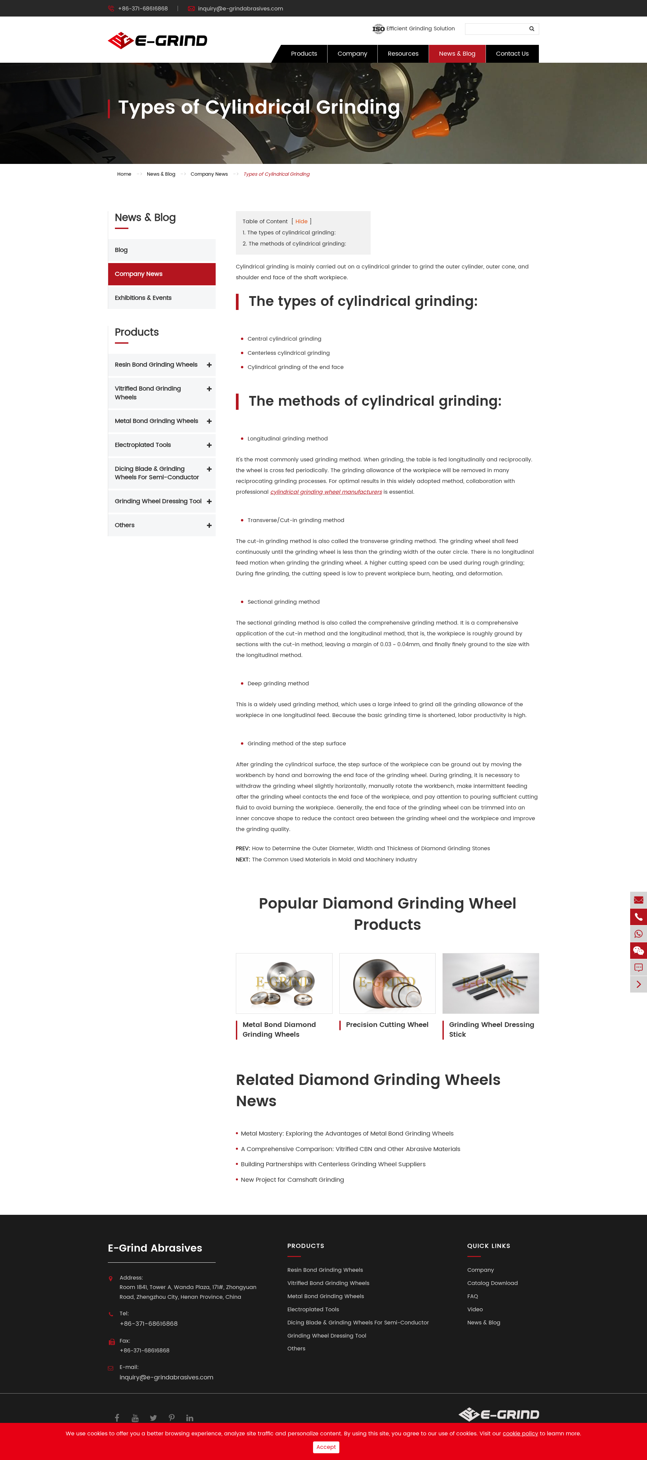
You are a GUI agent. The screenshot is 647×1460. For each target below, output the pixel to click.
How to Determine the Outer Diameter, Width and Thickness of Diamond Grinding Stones (371, 848)
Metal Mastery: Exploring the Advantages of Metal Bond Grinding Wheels (347, 1133)
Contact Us (512, 54)
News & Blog (457, 54)
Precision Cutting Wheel (387, 1025)
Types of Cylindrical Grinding (276, 174)
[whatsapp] (638, 933)
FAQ (472, 1296)
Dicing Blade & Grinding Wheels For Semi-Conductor (157, 473)
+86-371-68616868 (143, 8)
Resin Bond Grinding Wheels (156, 365)
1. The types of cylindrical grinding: (289, 232)
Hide (302, 221)
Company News (209, 174)
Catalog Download (492, 1283)
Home (124, 174)
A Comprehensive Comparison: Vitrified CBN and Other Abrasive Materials (350, 1149)
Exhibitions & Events (143, 298)
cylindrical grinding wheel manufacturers (326, 492)
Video (475, 1310)
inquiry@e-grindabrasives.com (240, 8)
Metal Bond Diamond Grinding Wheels (279, 1030)
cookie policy (520, 1433)
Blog (121, 250)
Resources (403, 54)
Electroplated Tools (143, 445)
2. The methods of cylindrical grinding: (294, 243)
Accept (326, 1447)
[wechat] (638, 950)
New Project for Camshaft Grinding (292, 1180)
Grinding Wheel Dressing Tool (158, 501)
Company (352, 54)
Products (304, 54)
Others (124, 525)
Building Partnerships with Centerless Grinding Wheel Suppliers (333, 1164)
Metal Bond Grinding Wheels (156, 421)
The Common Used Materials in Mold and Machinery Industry (334, 859)
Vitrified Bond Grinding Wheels (148, 393)
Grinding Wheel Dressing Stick (491, 1030)
